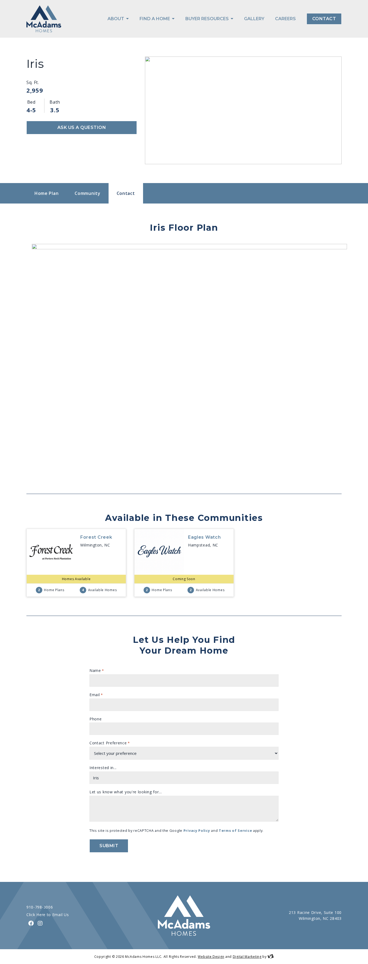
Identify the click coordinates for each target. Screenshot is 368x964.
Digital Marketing (247, 956)
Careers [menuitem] (285, 19)
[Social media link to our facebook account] (31, 923)
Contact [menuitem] (324, 18)
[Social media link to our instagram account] (40, 923)
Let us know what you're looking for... (125, 791)
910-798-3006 (39, 907)
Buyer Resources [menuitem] (207, 19)
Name (96, 670)
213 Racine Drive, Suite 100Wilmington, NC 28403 (315, 915)
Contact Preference (109, 742)
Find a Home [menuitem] (155, 19)
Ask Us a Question (81, 127)
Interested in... (103, 767)
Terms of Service (235, 830)
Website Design (211, 956)
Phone (95, 718)
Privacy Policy (196, 830)
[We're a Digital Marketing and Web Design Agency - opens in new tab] (271, 956)
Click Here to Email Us (47, 914)
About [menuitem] (116, 19)
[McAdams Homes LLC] (43, 18)
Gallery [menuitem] (254, 19)
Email (96, 694)
